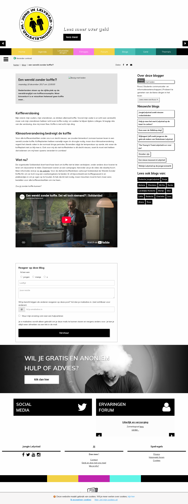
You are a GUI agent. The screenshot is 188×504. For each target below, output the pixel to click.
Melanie (141, 185)
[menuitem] (21, 51)
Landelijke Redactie (146, 191)
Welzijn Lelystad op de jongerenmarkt (155, 166)
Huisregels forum (156, 457)
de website (45, 171)
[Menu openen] (6, 59)
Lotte (140, 196)
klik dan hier (41, 379)
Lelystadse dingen (63, 51)
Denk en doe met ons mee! (94, 463)
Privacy (156, 454)
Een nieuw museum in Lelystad (152, 160)
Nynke (170, 185)
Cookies (156, 460)
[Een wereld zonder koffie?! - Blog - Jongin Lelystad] (27, 20)
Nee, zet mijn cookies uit (106, 499)
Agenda (42, 51)
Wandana (152, 185)
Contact (94, 459)
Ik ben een (25, 272)
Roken (135, 422)
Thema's (166, 51)
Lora (169, 196)
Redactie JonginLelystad (148, 179)
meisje (38, 277)
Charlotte (160, 196)
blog (24, 65)
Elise (169, 191)
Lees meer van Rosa (147, 99)
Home (21, 51)
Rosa (149, 202)
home (16, 65)
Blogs (125, 51)
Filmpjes (83, 51)
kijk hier (131, 496)
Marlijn (161, 191)
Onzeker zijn (144, 154)
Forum (104, 51)
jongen (26, 277)
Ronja (164, 179)
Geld (145, 51)
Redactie (149, 196)
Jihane (141, 202)
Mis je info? (94, 466)
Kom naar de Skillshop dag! (150, 130)
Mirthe (162, 185)
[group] (21, 277)
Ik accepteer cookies (80, 499)
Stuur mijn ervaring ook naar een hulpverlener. (42, 316)
